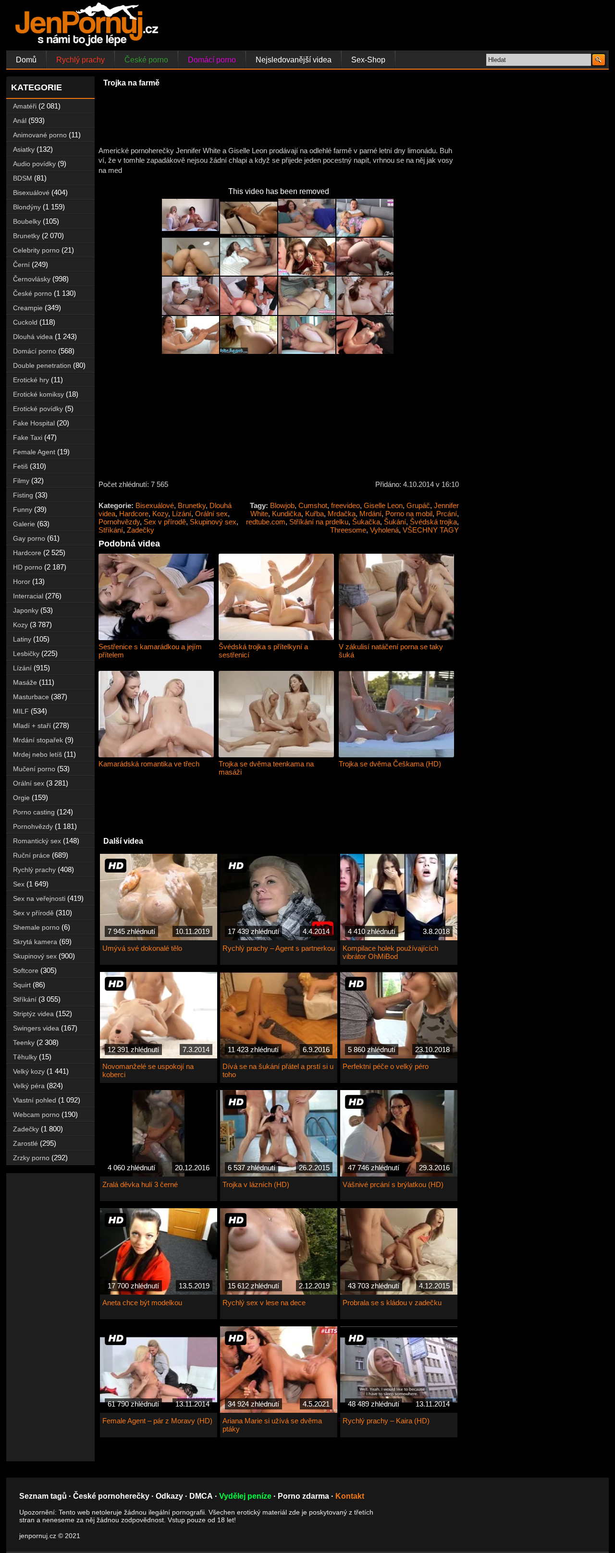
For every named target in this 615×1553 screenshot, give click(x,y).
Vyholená (384, 530)
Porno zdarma (303, 1496)
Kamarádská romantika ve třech (148, 764)
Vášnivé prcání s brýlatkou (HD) (393, 1184)
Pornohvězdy (119, 522)
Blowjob (282, 505)
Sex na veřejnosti (39, 898)
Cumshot (312, 505)
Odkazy (169, 1496)
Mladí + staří (32, 725)
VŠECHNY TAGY (431, 530)
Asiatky (24, 149)
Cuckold (25, 322)
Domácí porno (212, 60)
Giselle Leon (383, 505)
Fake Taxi (27, 437)
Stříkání (110, 530)
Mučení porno (34, 769)
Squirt (22, 985)
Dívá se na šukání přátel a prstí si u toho (277, 1070)
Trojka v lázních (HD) (255, 1184)
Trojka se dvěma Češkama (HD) (390, 764)
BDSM (22, 178)
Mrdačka (342, 514)
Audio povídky (34, 164)
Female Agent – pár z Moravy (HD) (157, 1421)
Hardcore (133, 514)
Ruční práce (31, 855)
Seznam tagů (43, 1496)
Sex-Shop (368, 60)
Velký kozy (29, 1071)
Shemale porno (36, 927)
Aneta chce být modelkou (142, 1302)
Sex (19, 884)
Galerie (24, 524)
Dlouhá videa (33, 336)
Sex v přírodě (165, 522)
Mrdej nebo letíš (37, 754)
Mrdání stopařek (38, 740)
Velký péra (29, 1086)
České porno (146, 60)
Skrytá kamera (35, 942)
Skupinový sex (213, 522)
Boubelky (27, 221)
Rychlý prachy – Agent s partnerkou (278, 948)
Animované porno (40, 135)
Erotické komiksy (38, 394)
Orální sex (211, 514)
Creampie (28, 308)
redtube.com (265, 522)
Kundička (286, 514)
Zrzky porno (31, 1158)
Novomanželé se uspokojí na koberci (148, 1070)
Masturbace (31, 697)
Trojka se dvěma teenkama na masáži (266, 768)
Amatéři (25, 106)
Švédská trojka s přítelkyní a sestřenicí (263, 651)
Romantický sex (37, 841)
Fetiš (20, 466)
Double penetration (42, 365)
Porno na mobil (408, 514)
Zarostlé (25, 1143)
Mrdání (370, 514)
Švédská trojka (433, 522)
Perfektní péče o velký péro (386, 1066)
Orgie (21, 797)
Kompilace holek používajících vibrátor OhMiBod (390, 952)
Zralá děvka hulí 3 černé (140, 1184)
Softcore (25, 970)
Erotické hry (31, 380)
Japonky (25, 610)
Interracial (28, 596)
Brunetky (192, 505)
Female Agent (34, 452)
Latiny (22, 639)
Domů (26, 60)
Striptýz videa (33, 1014)
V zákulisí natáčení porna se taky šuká (391, 651)
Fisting (23, 495)
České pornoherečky (111, 1496)
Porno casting (34, 812)
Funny (22, 509)
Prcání (446, 514)
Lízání (181, 514)
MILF (21, 711)
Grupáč (418, 505)
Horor (21, 581)
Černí (21, 264)
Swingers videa (36, 1028)
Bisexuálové (154, 505)
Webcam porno (36, 1114)
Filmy (21, 481)
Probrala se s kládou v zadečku (392, 1302)
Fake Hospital (34, 423)
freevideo (345, 505)
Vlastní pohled (34, 1100)
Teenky (24, 1042)
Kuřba (314, 514)
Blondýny (27, 207)
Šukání (395, 522)
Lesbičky (26, 653)
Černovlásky (31, 279)
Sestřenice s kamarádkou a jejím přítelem (150, 651)
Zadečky (140, 530)
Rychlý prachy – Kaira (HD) (386, 1421)
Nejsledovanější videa (294, 60)
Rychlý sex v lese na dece (264, 1302)
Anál (19, 120)
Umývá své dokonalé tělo (142, 948)
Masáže (25, 682)
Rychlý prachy (80, 60)
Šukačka (366, 522)
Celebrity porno (36, 250)
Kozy (160, 514)
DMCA (201, 1496)
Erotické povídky (38, 409)
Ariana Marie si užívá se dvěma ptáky (272, 1425)
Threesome (348, 530)
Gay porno (29, 538)
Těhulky (25, 1057)
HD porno (27, 567)
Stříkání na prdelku (318, 522)
